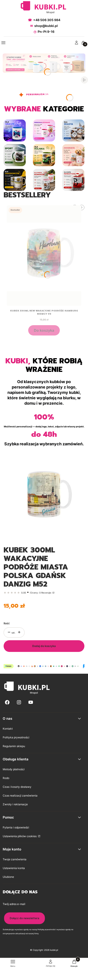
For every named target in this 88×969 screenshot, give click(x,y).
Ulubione (8, 877)
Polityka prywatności (16, 737)
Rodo (6, 778)
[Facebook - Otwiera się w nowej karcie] (7, 702)
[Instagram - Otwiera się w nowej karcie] (18, 702)
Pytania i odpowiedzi (16, 827)
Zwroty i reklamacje (15, 804)
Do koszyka (44, 330)
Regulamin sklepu (14, 746)
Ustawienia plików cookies (20, 836)
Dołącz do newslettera (24, 918)
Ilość (7, 623)
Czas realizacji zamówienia (20, 795)
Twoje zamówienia (14, 859)
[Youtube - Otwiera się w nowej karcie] (30, 702)
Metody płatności (14, 769)
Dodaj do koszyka (44, 646)
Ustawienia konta (14, 868)
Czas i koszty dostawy (17, 786)
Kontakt (8, 728)
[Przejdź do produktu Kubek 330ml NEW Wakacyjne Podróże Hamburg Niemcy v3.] (44, 255)
